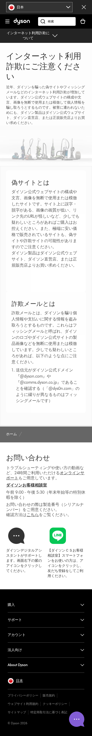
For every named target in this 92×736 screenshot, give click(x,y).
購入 (11, 605)
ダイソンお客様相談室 (26, 485)
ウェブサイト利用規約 (23, 704)
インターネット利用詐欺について (28, 35)
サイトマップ (17, 712)
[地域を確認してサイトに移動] (84, 7)
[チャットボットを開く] (76, 719)
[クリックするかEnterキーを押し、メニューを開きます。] (7, 21)
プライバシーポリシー (23, 695)
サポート (15, 620)
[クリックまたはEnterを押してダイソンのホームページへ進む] (22, 23)
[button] (15, 681)
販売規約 (49, 695)
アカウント (17, 635)
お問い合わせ (28, 457)
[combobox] (39, 7)
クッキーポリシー (55, 704)
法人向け (15, 650)
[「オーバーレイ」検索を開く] (57, 21)
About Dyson (18, 665)
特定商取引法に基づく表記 (48, 712)
